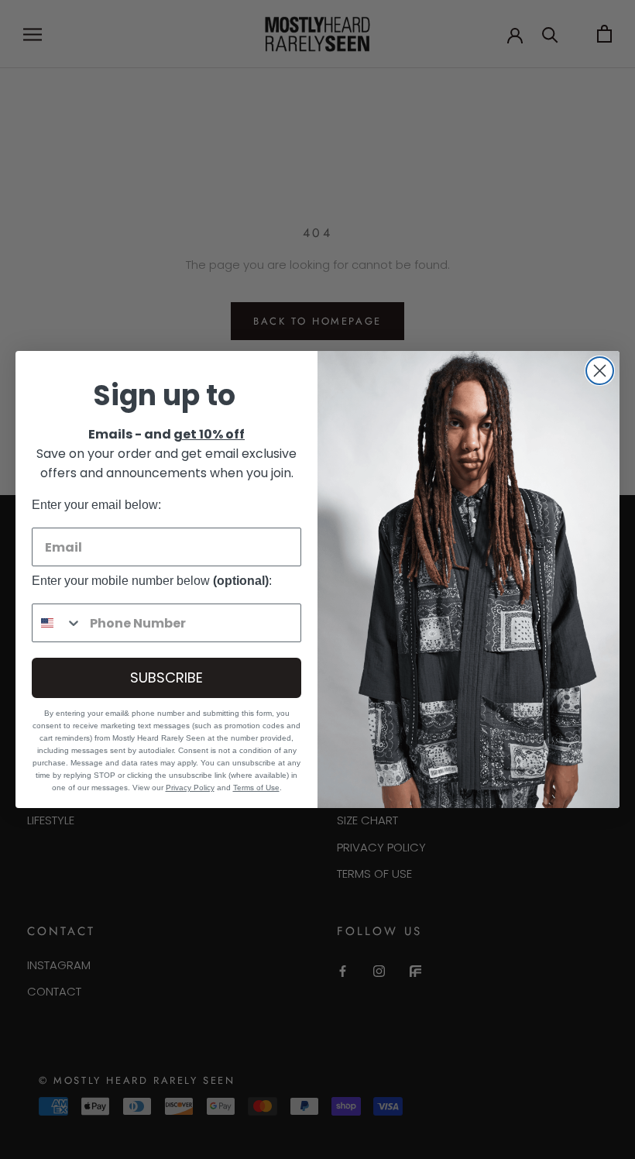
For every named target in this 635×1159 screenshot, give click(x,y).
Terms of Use (256, 787)
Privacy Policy (190, 787)
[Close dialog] (599, 370)
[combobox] (57, 622)
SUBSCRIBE (166, 677)
